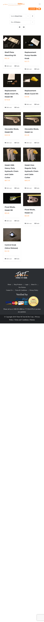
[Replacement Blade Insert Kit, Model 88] (12, 80)
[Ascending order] (33, 16)
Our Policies (22, 287)
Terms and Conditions (21, 320)
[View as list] (24, 27)
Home (9, 284)
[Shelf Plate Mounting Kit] (12, 42)
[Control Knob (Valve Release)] (12, 235)
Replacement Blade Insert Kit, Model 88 (12, 94)
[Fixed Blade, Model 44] (32, 199)
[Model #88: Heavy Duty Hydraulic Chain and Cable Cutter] (12, 155)
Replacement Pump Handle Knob (31, 55)
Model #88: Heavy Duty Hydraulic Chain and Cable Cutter (11, 171)
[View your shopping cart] (39, 9)
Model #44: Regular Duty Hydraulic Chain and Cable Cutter (31, 171)
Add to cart (9, 66)
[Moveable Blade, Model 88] (12, 119)
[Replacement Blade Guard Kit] (32, 80)
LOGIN (32, 9)
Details (17, 66)
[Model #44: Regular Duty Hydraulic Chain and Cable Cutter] (32, 155)
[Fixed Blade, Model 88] (12, 198)
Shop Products (18, 284)
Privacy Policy (34, 290)
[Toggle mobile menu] (40, 4)
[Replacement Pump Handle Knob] (32, 42)
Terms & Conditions (21, 290)
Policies (32, 320)
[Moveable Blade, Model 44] (32, 119)
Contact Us (9, 290)
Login (26, 284)
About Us (34, 284)
